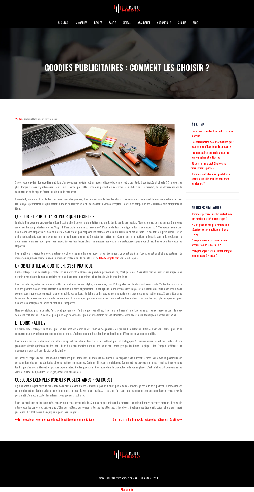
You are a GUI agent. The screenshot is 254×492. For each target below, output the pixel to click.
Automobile (164, 23)
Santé (112, 23)
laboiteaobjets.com (109, 258)
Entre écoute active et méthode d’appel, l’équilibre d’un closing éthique (56, 419)
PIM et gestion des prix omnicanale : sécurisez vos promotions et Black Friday (210, 229)
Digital (127, 23)
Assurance (144, 23)
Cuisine (181, 23)
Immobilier (81, 23)
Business (63, 23)
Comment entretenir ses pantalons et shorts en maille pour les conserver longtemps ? (211, 179)
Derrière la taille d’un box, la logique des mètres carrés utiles (146, 419)
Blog (195, 23)
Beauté (98, 23)
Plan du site (127, 490)
